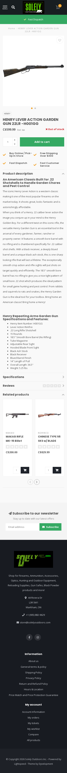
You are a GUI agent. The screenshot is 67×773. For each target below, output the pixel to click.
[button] (32, 108)
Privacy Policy (33, 678)
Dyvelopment (46, 763)
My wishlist (33, 729)
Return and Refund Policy (33, 683)
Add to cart (42, 142)
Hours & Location (33, 689)
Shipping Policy (33, 672)
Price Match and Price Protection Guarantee (33, 695)
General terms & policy (33, 666)
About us (33, 661)
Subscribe (52, 527)
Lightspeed (20, 763)
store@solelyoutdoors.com (35, 622)
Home (11, 28)
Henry (7, 113)
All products (33, 740)
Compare (33, 734)
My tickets (33, 723)
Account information (33, 712)
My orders (33, 717)
